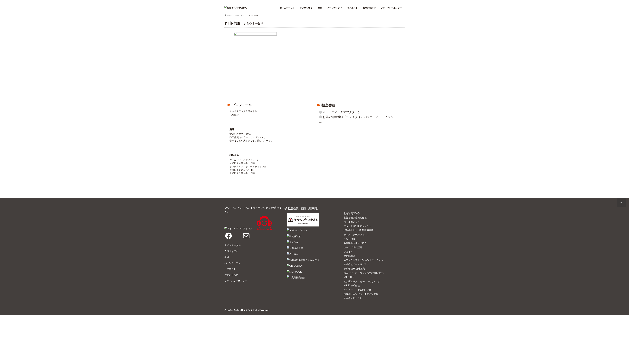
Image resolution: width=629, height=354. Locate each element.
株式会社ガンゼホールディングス (361, 294)
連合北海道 (349, 255)
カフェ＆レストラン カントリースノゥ (363, 260)
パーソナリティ (334, 7)
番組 (320, 7)
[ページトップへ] (621, 202)
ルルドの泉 (349, 238)
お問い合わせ (369, 7)
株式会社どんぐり (353, 298)
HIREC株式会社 (352, 285)
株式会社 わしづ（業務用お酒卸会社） (364, 272)
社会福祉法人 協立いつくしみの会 (362, 281)
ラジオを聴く (306, 7)
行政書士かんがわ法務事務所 (358, 230)
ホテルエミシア (352, 221)
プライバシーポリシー (391, 7)
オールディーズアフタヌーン (342, 112)
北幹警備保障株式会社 (355, 217)
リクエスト (352, 7)
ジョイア (348, 251)
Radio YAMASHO (242, 310)
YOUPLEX (349, 277)
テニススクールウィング (356, 234)
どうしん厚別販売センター (357, 226)
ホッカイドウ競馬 (353, 247)
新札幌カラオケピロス (355, 243)
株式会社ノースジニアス (356, 264)
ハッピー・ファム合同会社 (357, 289)
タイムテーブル (287, 7)
